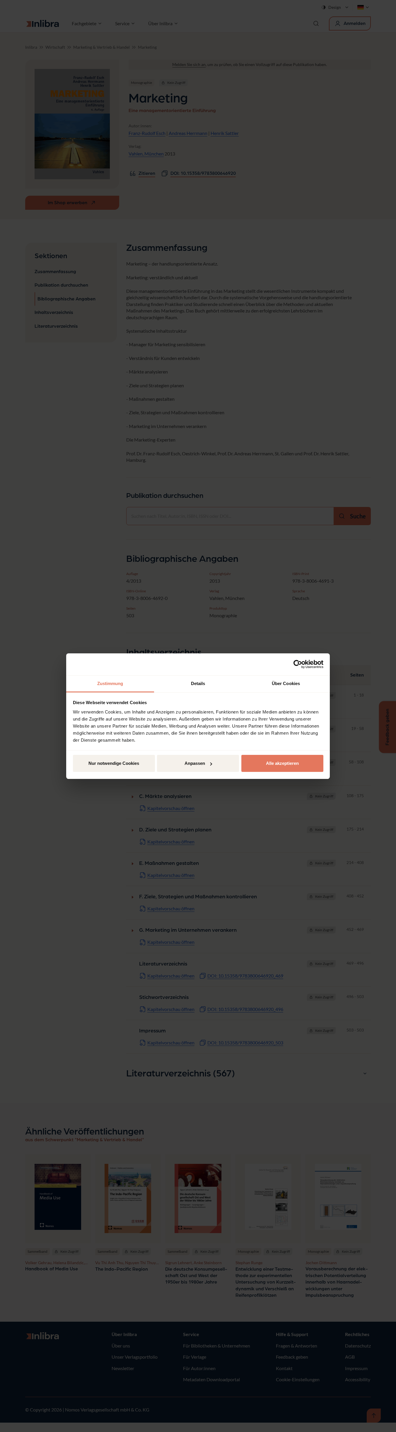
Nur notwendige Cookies (113, 763)
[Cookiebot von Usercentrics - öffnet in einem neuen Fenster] (297, 664)
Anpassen (195, 763)
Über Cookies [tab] (286, 683)
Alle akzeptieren (282, 763)
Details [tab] (198, 683)
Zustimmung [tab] (110, 683)
